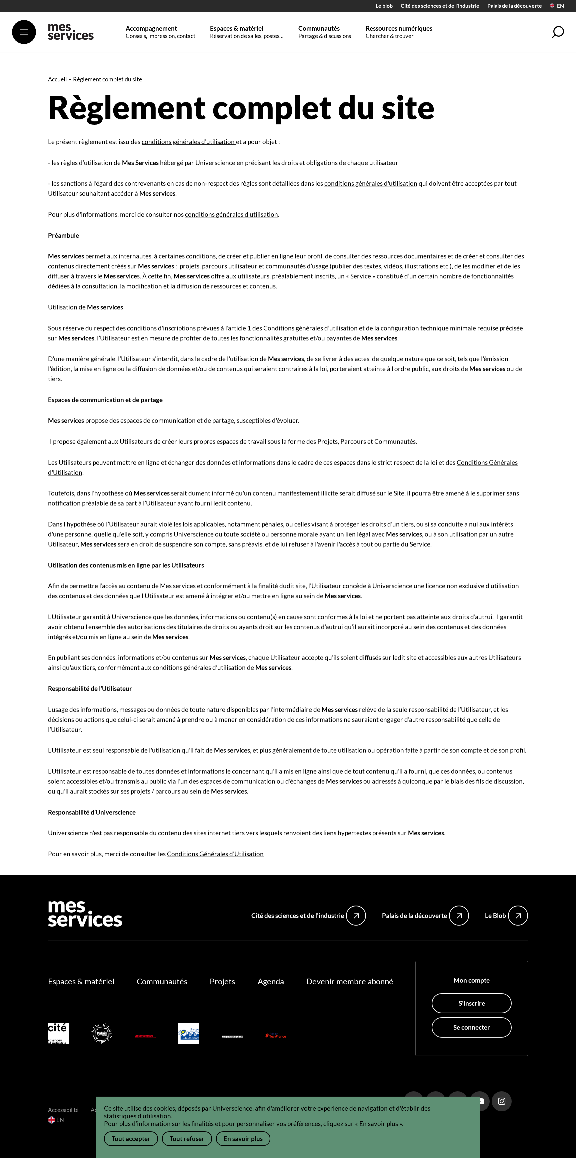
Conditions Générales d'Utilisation (215, 854)
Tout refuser (187, 1138)
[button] (558, 32)
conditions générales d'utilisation (189, 141)
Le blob (384, 6)
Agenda (271, 981)
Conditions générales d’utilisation (310, 328)
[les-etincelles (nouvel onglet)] (232, 1035)
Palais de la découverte (514, 6)
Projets (222, 981)
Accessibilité (63, 1109)
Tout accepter (131, 1138)
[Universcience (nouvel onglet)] (145, 1035)
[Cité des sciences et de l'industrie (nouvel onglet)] (58, 1035)
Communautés (162, 981)
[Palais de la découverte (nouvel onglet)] (101, 1035)
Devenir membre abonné (349, 981)
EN (560, 6)
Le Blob (495, 915)
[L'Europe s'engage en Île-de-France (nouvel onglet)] (188, 1035)
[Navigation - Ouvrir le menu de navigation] (24, 32)
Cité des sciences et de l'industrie (440, 6)
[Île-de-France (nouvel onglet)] (275, 1035)
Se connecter (471, 1027)
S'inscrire (472, 1003)
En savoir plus (243, 1138)
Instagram (502, 1101)
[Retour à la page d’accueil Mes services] (71, 35)
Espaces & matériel (81, 981)
